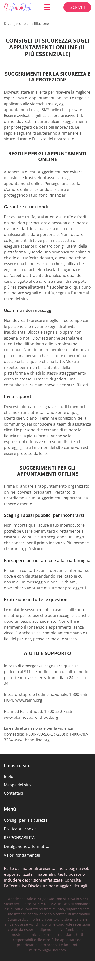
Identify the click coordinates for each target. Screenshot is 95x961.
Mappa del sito (17, 784)
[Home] (17, 7)
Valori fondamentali (22, 855)
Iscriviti (77, 7)
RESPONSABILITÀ (19, 837)
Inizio (8, 776)
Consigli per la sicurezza (26, 820)
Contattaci (13, 793)
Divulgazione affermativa (26, 846)
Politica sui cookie (20, 829)
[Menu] (47, 7)
